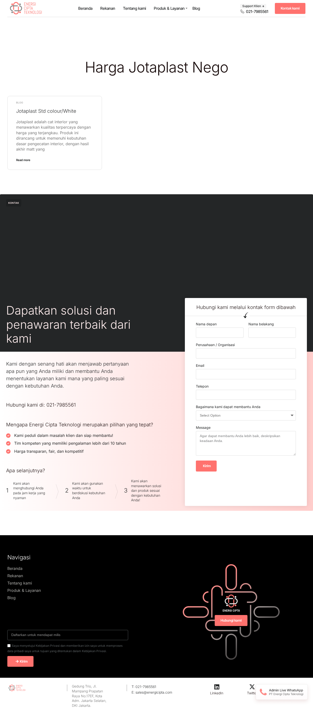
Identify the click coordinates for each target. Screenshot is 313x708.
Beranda (85, 8)
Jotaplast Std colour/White (46, 111)
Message (203, 427)
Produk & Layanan (169, 8)
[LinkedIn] (217, 687)
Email (200, 365)
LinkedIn (216, 693)
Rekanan (107, 8)
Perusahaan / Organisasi (215, 345)
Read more (23, 160)
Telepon (202, 386)
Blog (196, 8)
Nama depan (206, 324)
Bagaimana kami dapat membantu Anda (228, 407)
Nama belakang (261, 324)
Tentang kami (134, 8)
